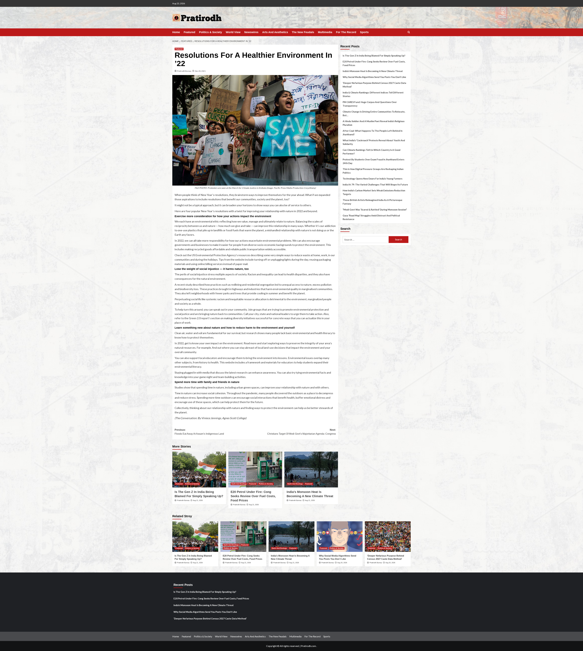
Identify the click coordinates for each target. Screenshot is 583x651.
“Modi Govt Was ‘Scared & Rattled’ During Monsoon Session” (375, 209)
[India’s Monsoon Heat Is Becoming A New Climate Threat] (311, 469)
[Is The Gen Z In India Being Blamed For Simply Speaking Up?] (199, 469)
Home (176, 32)
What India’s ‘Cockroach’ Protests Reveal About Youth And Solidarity (374, 142)
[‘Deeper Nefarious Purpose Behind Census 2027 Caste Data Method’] (388, 536)
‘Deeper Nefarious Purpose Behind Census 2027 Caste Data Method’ (374, 85)
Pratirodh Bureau (184, 71)
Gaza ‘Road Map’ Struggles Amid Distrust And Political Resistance (371, 217)
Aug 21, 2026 (198, 500)
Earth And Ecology (239, 484)
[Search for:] (366, 239)
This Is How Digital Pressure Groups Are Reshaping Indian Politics (373, 171)
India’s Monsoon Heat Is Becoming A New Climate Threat (373, 71)
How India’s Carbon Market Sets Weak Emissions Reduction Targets (374, 192)
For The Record (346, 32)
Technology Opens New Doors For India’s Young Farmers (372, 178)
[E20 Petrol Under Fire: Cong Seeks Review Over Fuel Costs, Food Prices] (255, 469)
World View (233, 32)
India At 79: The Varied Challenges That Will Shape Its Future (375, 184)
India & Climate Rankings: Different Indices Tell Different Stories (373, 94)
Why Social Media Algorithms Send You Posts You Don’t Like (374, 77)
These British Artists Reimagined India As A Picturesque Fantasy (372, 202)
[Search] (409, 32)
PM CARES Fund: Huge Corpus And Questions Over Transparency (370, 104)
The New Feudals (303, 32)
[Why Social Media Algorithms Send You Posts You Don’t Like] (340, 536)
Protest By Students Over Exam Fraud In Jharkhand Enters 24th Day (373, 161)
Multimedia (325, 32)
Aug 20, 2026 (342, 563)
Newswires (251, 32)
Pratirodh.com (308, 645)
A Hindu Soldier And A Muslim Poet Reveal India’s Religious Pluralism (373, 123)
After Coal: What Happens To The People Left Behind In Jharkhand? (372, 132)
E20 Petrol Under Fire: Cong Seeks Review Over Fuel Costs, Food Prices (253, 496)
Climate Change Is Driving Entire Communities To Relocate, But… (374, 113)
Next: (301, 432)
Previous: (199, 432)
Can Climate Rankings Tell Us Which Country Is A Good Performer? (371, 152)
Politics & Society (210, 32)
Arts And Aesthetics (275, 32)
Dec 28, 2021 (200, 71)
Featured (189, 32)
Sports (364, 32)
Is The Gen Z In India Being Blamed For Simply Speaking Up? (374, 55)
